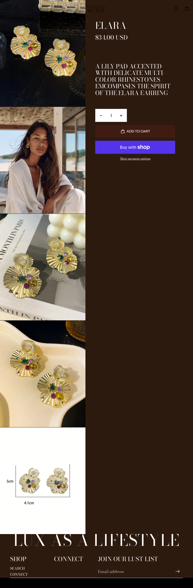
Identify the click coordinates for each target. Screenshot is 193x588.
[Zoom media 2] (42, 160)
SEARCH (17, 568)
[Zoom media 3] (42, 267)
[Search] (16, 8)
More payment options (135, 159)
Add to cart (138, 131)
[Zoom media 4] (42, 374)
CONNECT (19, 574)
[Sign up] (177, 571)
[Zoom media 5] (42, 480)
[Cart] (186, 8)
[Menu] (6, 8)
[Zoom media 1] (42, 53)
